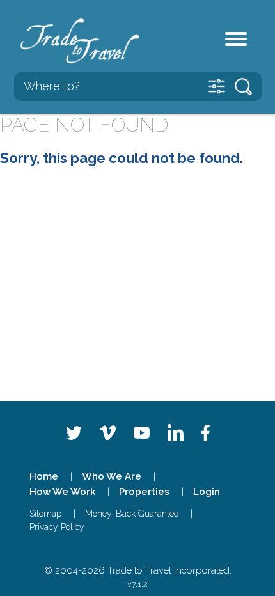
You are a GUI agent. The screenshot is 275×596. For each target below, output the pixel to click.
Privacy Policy (56, 527)
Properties (144, 492)
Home (43, 476)
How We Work (62, 492)
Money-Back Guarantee (131, 513)
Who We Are (111, 476)
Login (206, 492)
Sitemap (45, 513)
